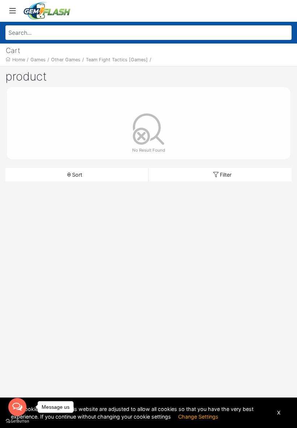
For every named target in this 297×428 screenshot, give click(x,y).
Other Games (65, 59)
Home (18, 59)
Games (38, 59)
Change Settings (198, 416)
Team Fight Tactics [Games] (117, 59)
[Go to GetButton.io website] (17, 421)
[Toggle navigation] (12, 10)
